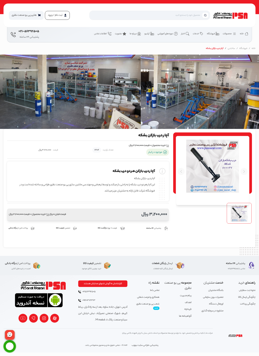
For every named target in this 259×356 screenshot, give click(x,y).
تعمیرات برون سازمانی (213, 297)
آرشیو (147, 34)
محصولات (227, 34)
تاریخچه (188, 309)
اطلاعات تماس (100, 34)
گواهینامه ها (185, 316)
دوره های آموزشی (165, 34)
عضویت (118, 34)
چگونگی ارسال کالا (246, 297)
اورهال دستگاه (216, 304)
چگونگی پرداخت (247, 304)
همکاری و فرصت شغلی (148, 297)
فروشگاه (211, 34)
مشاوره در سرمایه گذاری (212, 311)
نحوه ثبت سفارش (247, 290)
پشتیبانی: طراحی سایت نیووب (145, 345)
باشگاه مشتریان (215, 290)
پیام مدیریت (186, 296)
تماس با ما (154, 290)
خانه (242, 34)
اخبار (183, 34)
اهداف (188, 303)
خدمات (196, 34)
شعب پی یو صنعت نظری (147, 306)
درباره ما (133, 34)
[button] (26, 15)
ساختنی (231, 48)
